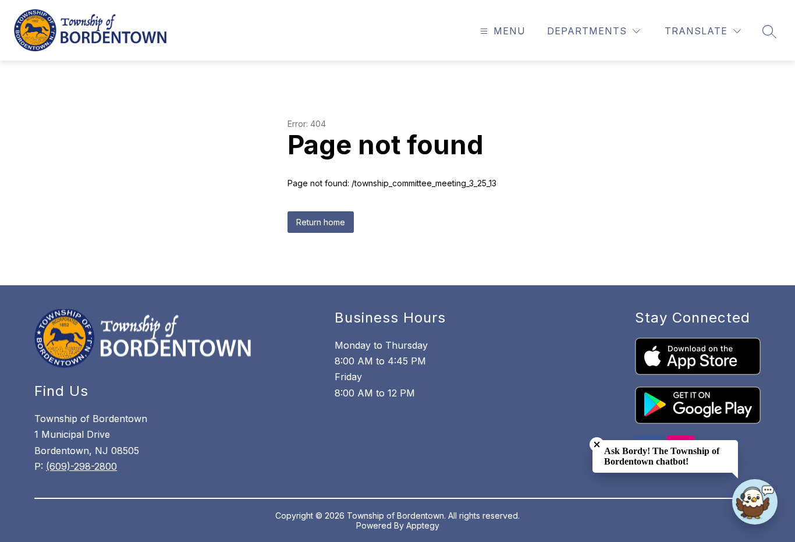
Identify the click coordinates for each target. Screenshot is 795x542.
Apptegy (422, 525)
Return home (320, 222)
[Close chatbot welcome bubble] (597, 444)
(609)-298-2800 (81, 466)
